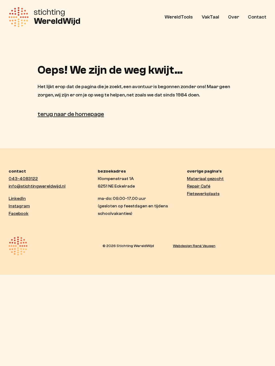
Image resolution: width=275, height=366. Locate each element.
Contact (257, 17)
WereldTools (179, 17)
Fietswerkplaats (203, 193)
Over (233, 17)
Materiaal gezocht (205, 178)
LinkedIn (17, 198)
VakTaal (210, 17)
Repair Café (198, 186)
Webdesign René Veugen (194, 246)
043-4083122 (23, 178)
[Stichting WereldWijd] (44, 17)
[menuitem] (181, 17)
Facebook (18, 213)
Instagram (19, 206)
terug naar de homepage (71, 114)
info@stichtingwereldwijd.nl (37, 186)
